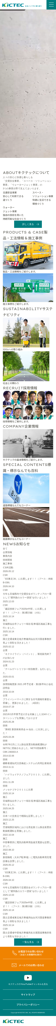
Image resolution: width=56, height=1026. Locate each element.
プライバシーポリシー (28, 1004)
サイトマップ (28, 994)
